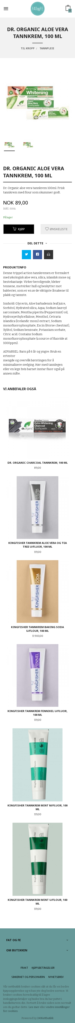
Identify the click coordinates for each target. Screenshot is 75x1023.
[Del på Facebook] (37, 254)
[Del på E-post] (48, 254)
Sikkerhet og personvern (28, 977)
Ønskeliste (58, 229)
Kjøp (21, 229)
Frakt (24, 968)
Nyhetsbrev (56, 977)
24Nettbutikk (45, 1018)
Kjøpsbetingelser (43, 968)
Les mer (34, 1007)
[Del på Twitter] (26, 254)
